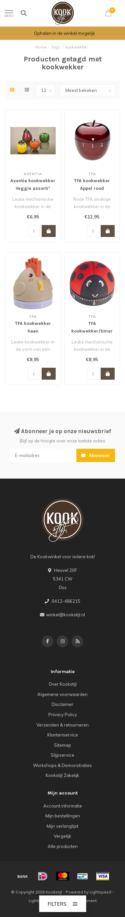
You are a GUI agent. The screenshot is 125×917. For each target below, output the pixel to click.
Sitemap (62, 745)
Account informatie (62, 805)
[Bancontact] (82, 876)
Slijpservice (62, 755)
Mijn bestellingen (62, 815)
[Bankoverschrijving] (22, 876)
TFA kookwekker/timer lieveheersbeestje (92, 331)
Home (41, 47)
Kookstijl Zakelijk (62, 775)
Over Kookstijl (63, 684)
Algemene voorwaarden (62, 694)
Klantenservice (62, 734)
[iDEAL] (42, 876)
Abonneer (98, 455)
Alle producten (63, 846)
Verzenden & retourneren (62, 724)
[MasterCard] (62, 876)
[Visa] (102, 876)
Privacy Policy (62, 714)
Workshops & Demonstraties (62, 765)
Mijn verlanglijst (62, 826)
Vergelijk (62, 836)
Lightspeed (100, 891)
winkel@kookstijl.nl (65, 614)
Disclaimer (62, 704)
